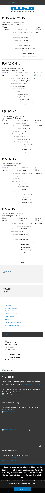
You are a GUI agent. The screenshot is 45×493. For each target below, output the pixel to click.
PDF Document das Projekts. (32, 384)
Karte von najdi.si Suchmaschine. (12, 458)
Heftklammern (9, 317)
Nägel (7, 319)
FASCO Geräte (9, 311)
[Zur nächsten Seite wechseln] (28, 258)
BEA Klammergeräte (11, 308)
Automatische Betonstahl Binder (15, 322)
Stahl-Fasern (9, 305)
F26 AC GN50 (11, 63)
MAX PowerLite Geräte (12, 325)
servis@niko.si (14, 360)
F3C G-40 (8, 208)
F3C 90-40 (9, 111)
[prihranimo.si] (21, 274)
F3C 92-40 (9, 158)
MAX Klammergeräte (11, 314)
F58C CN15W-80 (13, 17)
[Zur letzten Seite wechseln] (32, 258)
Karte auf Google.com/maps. (11, 460)
